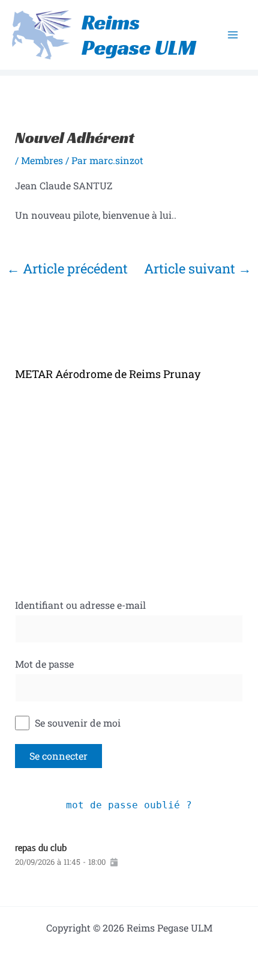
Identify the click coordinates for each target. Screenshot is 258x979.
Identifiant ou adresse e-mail (80, 605)
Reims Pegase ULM (139, 35)
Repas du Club (41, 847)
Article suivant (197, 268)
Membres (42, 160)
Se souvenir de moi (76, 722)
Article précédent (67, 268)
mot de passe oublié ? (129, 805)
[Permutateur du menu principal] (233, 35)
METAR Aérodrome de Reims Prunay (107, 374)
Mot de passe (44, 663)
